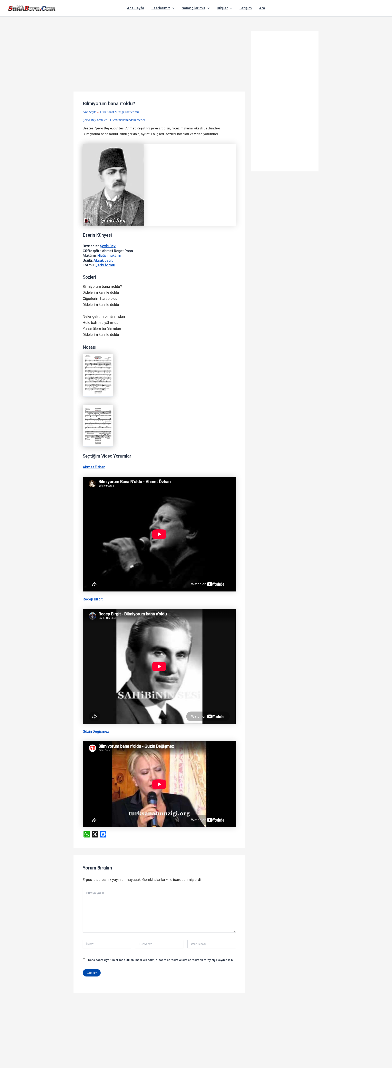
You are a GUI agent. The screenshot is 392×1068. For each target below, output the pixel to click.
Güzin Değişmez (96, 731)
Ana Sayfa (135, 8)
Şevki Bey (108, 246)
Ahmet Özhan (94, 467)
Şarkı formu (105, 265)
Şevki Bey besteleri (95, 120)
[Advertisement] (159, 61)
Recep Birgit (93, 599)
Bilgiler (222, 8)
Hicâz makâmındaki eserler (127, 120)
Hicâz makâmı (109, 255)
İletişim (245, 8)
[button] (172, 8)
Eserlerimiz (160, 8)
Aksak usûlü (104, 260)
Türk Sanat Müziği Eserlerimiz (119, 112)
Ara (262, 8)
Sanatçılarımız (193, 8)
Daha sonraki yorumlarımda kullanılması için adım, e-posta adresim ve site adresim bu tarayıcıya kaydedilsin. (161, 960)
